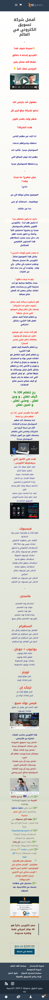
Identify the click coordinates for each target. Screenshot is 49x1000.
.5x (26, 87)
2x (32, 87)
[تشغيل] (13, 87)
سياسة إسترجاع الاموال (31, 973)
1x (28, 87)
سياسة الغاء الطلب (18, 966)
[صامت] (35, 87)
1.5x (31, 87)
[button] (24, 82)
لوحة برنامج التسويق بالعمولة (28, 976)
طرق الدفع (13, 973)
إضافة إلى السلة (24, 951)
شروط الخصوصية (34, 969)
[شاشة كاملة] (37, 87)
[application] (24, 81)
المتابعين (27, 482)
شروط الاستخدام (37, 966)
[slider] (19, 87)
